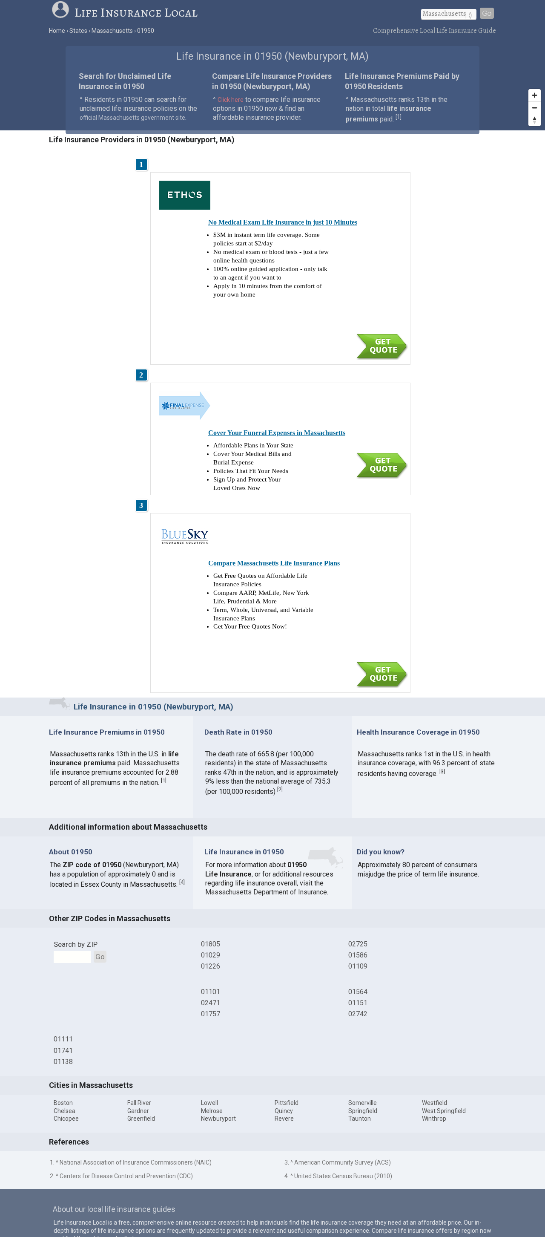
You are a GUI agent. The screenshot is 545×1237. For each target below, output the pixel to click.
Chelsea (64, 1110)
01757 (210, 1014)
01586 (357, 955)
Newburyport (218, 1118)
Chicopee (66, 1118)
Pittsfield (286, 1102)
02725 (357, 944)
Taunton (359, 1118)
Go (487, 13)
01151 (357, 1003)
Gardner (138, 1110)
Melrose (212, 1110)
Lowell (209, 1102)
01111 (63, 1039)
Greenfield (141, 1118)
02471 (210, 1003)
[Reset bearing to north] (534, 120)
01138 (63, 1062)
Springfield (362, 1110)
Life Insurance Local (136, 12)
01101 (210, 992)
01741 (63, 1051)
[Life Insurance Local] (62, 12)
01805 (210, 944)
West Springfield (444, 1110)
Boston (63, 1102)
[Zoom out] (534, 107)
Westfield (434, 1102)
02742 (357, 1014)
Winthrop (434, 1118)
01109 (357, 966)
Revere (284, 1118)
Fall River (139, 1102)
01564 (357, 992)
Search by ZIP (76, 944)
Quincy (284, 1110)
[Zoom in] (534, 95)
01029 (210, 955)
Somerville (362, 1102)
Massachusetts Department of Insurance (266, 892)
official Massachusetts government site (132, 117)
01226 (210, 966)
